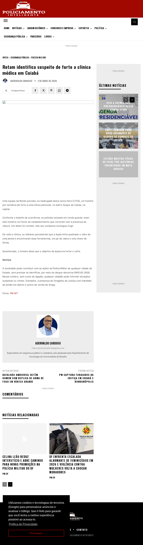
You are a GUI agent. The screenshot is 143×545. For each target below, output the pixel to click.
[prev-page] (4, 484)
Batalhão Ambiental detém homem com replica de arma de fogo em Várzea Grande (23, 378)
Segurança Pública (19, 57)
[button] (134, 21)
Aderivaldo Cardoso (21, 81)
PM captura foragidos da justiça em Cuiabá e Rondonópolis (76, 378)
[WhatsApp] (59, 90)
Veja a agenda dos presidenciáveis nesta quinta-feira (118, 106)
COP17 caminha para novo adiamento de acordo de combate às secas (118, 135)
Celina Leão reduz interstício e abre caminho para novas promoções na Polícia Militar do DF (22, 462)
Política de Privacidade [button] (23, 524)
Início (5, 57)
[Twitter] (43, 90)
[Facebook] (35, 90)
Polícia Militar (38, 57)
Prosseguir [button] (36, 533)
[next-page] (10, 484)
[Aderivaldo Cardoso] (5, 80)
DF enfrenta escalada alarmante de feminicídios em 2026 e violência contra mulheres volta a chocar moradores (71, 464)
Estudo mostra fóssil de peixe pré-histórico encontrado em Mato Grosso (118, 164)
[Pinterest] (51, 90)
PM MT (14, 293)
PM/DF (5, 474)
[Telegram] (67, 90)
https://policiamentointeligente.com (48, 348)
